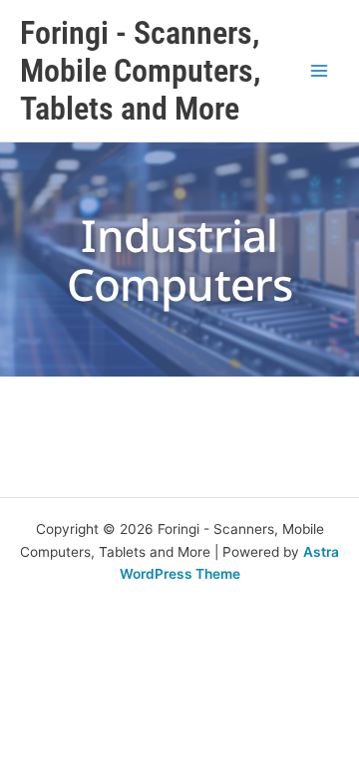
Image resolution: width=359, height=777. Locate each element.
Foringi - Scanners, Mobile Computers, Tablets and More (140, 71)
